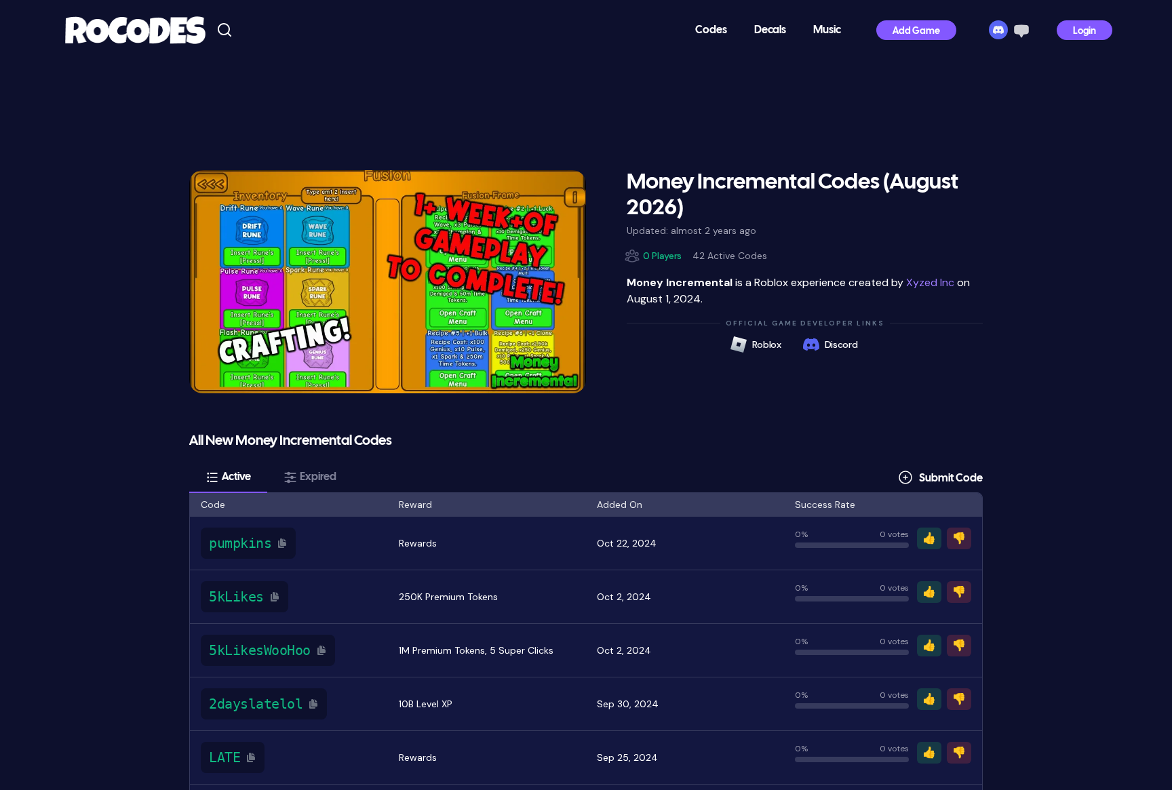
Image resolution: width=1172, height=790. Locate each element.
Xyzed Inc (930, 282)
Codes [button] (711, 30)
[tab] (228, 477)
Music (827, 30)
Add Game (916, 31)
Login (1084, 31)
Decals (770, 30)
